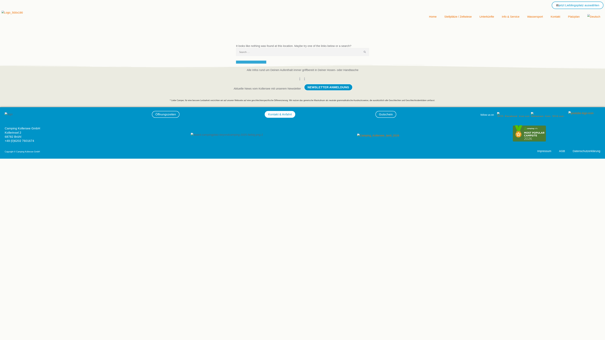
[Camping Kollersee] (529, 140)
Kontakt (555, 16)
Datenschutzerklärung (586, 151)
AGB (562, 151)
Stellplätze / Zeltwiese (458, 16)
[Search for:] (302, 52)
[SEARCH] (364, 52)
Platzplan (574, 16)
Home (433, 16)
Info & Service (510, 16)
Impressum (544, 151)
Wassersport (535, 16)
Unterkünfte (486, 16)
